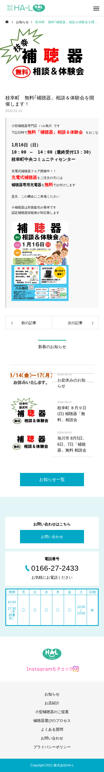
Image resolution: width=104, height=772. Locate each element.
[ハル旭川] (26, 8)
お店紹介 (52, 703)
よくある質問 (52, 729)
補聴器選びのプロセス (52, 720)
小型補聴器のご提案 (52, 712)
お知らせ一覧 (52, 479)
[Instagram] (52, 669)
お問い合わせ (52, 536)
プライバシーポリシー (52, 747)
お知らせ (52, 694)
